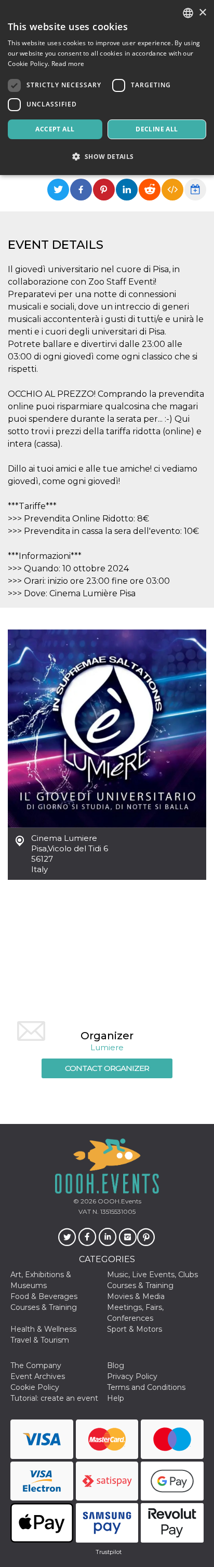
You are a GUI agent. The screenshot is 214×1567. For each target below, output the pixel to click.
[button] (107, 156)
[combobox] (188, 13)
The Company (35, 1365)
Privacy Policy (132, 1376)
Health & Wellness (43, 1329)
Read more (68, 63)
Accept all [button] (54, 129)
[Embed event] (172, 189)
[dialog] (107, 87)
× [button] (202, 13)
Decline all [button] (157, 129)
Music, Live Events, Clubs (152, 1274)
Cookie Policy (34, 1387)
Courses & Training (140, 1285)
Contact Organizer (107, 1068)
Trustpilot (109, 1552)
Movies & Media (136, 1296)
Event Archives (37, 1376)
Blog (115, 1365)
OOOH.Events (118, 1201)
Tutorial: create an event (54, 1398)
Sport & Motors (134, 1329)
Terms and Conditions (146, 1387)
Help (115, 1398)
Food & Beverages (43, 1296)
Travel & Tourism (39, 1340)
